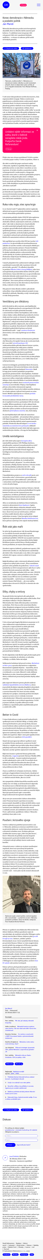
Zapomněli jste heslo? (23, 1145)
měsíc (17, 1073)
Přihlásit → (10, 1145)
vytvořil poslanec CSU (20, 343)
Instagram (24, 1254)
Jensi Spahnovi (24, 505)
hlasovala (28, 369)
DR (6, 5)
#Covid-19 (19, 1064)
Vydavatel (11, 1245)
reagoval (15, 756)
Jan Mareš (8, 24)
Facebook (7, 1254)
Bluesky (20, 1247)
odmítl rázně (34, 566)
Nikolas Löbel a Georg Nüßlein (21, 269)
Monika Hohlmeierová (30, 518)
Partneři (6, 1249)
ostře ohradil (26, 475)
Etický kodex (21, 1245)
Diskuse (29, 1245)
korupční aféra (26, 441)
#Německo (9, 1064)
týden (12, 1073)
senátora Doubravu (28, 330)
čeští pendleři (27, 737)
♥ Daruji (23, 5)
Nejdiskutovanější (18, 1071)
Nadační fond (12, 1247)
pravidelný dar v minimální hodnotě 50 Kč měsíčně (21, 1130)
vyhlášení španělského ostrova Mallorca (17, 685)
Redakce (18, 1243)
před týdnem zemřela (17, 411)
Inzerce (27, 1247)
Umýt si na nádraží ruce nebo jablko (19, 1082)
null (33, 1247)
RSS (32, 1254)
